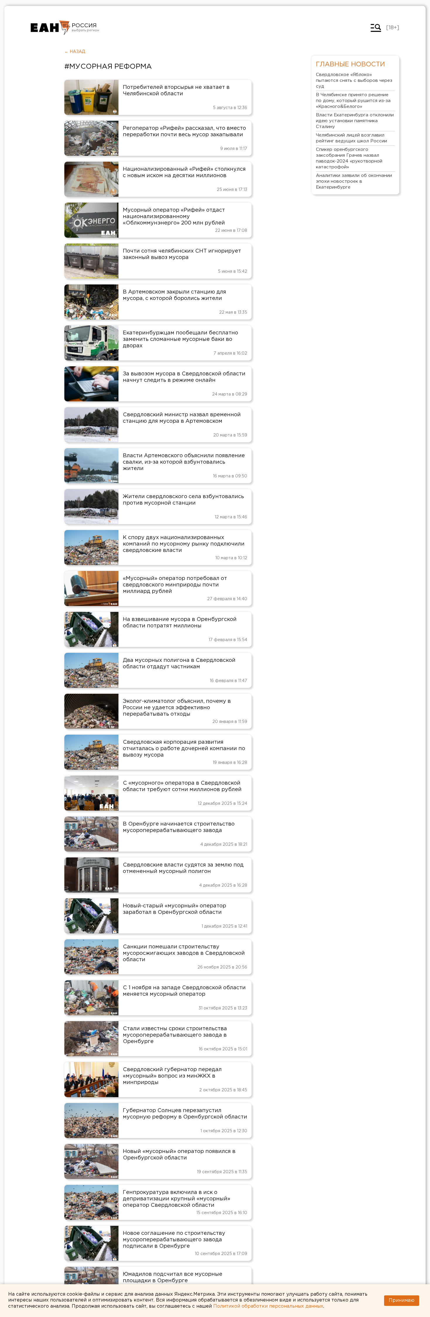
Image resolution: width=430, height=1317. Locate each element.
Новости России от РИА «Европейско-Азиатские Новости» (50, 27)
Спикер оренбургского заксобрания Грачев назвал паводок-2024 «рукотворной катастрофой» (349, 158)
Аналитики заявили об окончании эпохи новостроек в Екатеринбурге (354, 181)
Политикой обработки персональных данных (268, 1306)
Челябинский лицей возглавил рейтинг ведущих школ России (351, 138)
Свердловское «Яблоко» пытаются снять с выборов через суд (354, 80)
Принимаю (401, 1300)
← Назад (74, 51)
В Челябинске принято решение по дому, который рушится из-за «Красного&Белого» (353, 100)
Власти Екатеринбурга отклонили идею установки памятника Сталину (355, 121)
